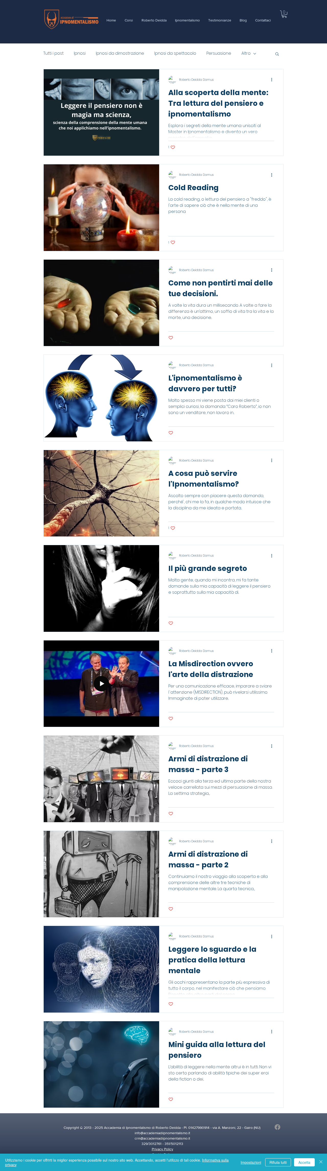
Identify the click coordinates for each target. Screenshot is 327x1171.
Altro (246, 53)
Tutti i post (53, 53)
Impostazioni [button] (251, 1162)
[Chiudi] (321, 1162)
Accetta (304, 1162)
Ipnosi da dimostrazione (120, 53)
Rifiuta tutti (278, 1162)
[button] (284, 14)
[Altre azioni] (273, 80)
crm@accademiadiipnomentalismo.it (162, 1138)
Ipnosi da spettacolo (175, 53)
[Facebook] (277, 1127)
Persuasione (218, 53)
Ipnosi (80, 53)
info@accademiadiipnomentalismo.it (162, 1133)
